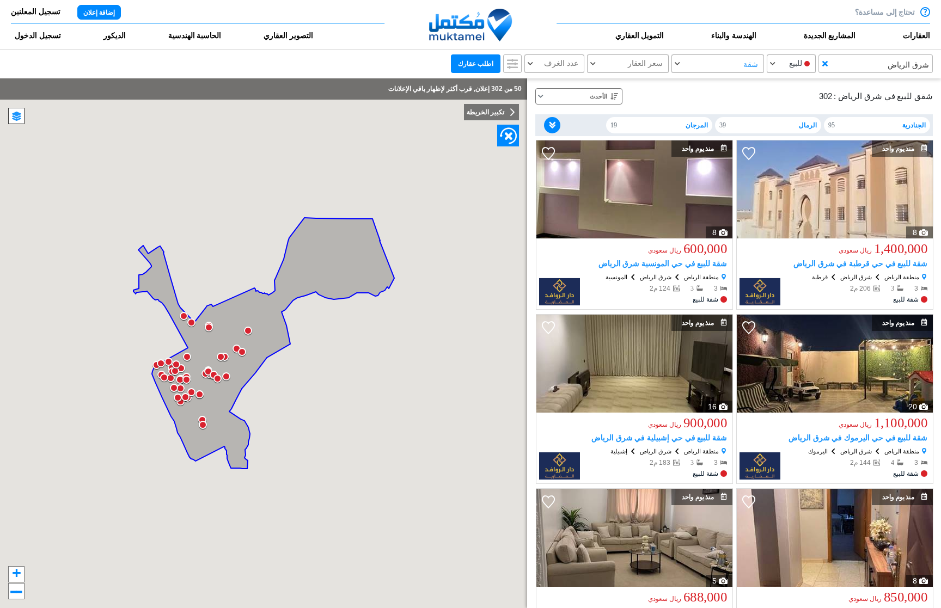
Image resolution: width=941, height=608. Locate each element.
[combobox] (875, 63)
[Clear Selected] (825, 63)
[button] (890, 40)
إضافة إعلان (99, 12)
